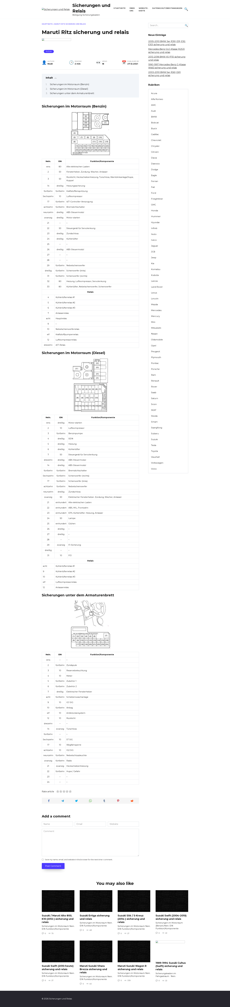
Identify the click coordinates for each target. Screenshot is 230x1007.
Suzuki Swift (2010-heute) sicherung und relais (57, 968)
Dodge (154, 169)
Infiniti (154, 228)
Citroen (155, 152)
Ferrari (154, 181)
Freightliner (157, 199)
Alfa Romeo (157, 99)
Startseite (120, 8)
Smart (154, 422)
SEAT (153, 410)
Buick (154, 128)
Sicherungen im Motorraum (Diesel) (69, 89)
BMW (154, 116)
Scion (154, 404)
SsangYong (156, 427)
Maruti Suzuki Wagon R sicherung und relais (132, 968)
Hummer (156, 216)
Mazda (154, 304)
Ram (153, 375)
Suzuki (49, 51)
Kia (152, 263)
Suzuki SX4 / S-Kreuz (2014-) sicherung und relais (131, 918)
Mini (153, 322)
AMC (153, 105)
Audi (153, 111)
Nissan (154, 333)
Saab (153, 392)
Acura (154, 93)
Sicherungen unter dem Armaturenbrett (72, 93)
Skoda (154, 416)
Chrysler (155, 146)
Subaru (155, 433)
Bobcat (155, 122)
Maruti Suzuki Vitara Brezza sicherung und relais (93, 969)
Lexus (154, 292)
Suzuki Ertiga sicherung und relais (95, 917)
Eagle (154, 175)
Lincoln (154, 298)
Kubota (155, 275)
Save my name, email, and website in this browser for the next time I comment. (79, 860)
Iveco (154, 240)
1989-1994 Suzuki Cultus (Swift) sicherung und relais (171, 966)
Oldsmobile (157, 339)
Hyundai (155, 222)
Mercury (155, 316)
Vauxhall (155, 457)
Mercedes (156, 310)
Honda (154, 210)
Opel (153, 345)
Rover (154, 386)
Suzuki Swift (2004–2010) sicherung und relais (171, 917)
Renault (155, 380)
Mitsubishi (156, 328)
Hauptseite (47, 24)
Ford (153, 193)
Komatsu (155, 269)
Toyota (154, 451)
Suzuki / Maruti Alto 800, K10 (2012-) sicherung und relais (57, 918)
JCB (153, 251)
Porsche (155, 369)
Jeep (153, 257)
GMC (153, 204)
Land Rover (157, 287)
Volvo (154, 469)
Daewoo (155, 163)
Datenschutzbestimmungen (167, 8)
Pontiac (155, 363)
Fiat (153, 187)
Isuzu (153, 234)
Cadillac (155, 134)
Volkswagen (157, 463)
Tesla (153, 445)
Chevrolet (156, 140)
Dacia (154, 158)
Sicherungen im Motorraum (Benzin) (69, 84)
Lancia (154, 281)
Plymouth (156, 357)
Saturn (154, 398)
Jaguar (154, 246)
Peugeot (155, 351)
